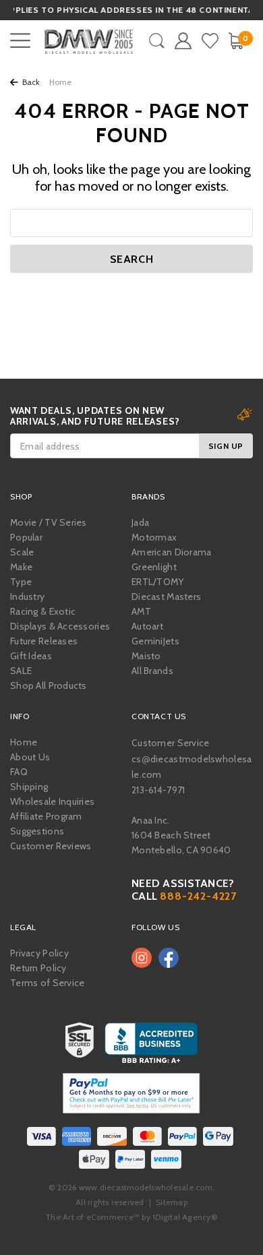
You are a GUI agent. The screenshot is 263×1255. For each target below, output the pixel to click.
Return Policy (38, 968)
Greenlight (154, 567)
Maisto (146, 656)
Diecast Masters (166, 596)
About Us (30, 757)
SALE (21, 671)
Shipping (29, 786)
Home (23, 742)
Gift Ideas (31, 656)
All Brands (152, 671)
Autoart (147, 626)
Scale (22, 552)
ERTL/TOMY (158, 582)
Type (21, 582)
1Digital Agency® (185, 1217)
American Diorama (171, 552)
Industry (27, 596)
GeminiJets (155, 641)
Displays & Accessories (60, 626)
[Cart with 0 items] (236, 40)
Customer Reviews (50, 846)
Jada (140, 522)
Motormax (154, 537)
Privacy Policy (39, 953)
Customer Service (170, 743)
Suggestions (37, 831)
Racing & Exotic (43, 611)
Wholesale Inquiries (52, 801)
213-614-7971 (158, 790)
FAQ (19, 772)
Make (21, 567)
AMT (141, 611)
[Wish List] (210, 41)
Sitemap (171, 1202)
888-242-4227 (198, 896)
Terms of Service (47, 983)
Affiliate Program (46, 816)
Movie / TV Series (48, 522)
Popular (26, 537)
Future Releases (44, 641)
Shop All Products (48, 685)
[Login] (183, 40)
